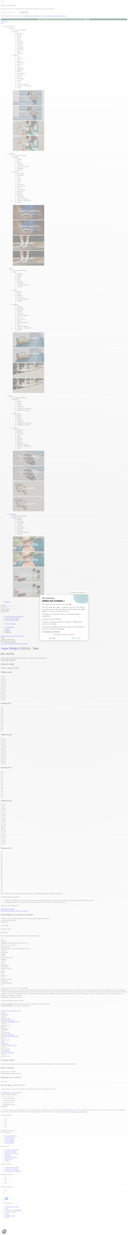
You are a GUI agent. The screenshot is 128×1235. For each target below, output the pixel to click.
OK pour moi (76, 638)
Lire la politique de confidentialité (51, 631)
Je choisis (52, 638)
